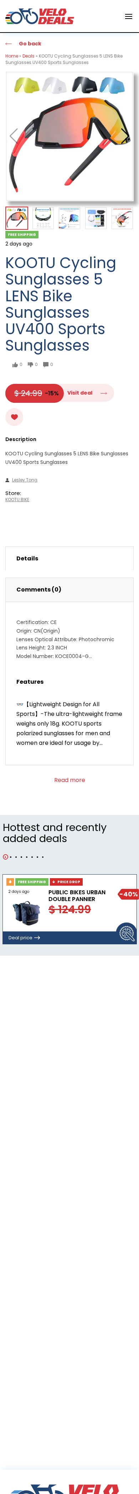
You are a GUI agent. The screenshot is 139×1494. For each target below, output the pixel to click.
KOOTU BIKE (17, 500)
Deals (28, 56)
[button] (125, 136)
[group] (69, 136)
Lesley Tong (24, 480)
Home (11, 56)
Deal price (20, 937)
